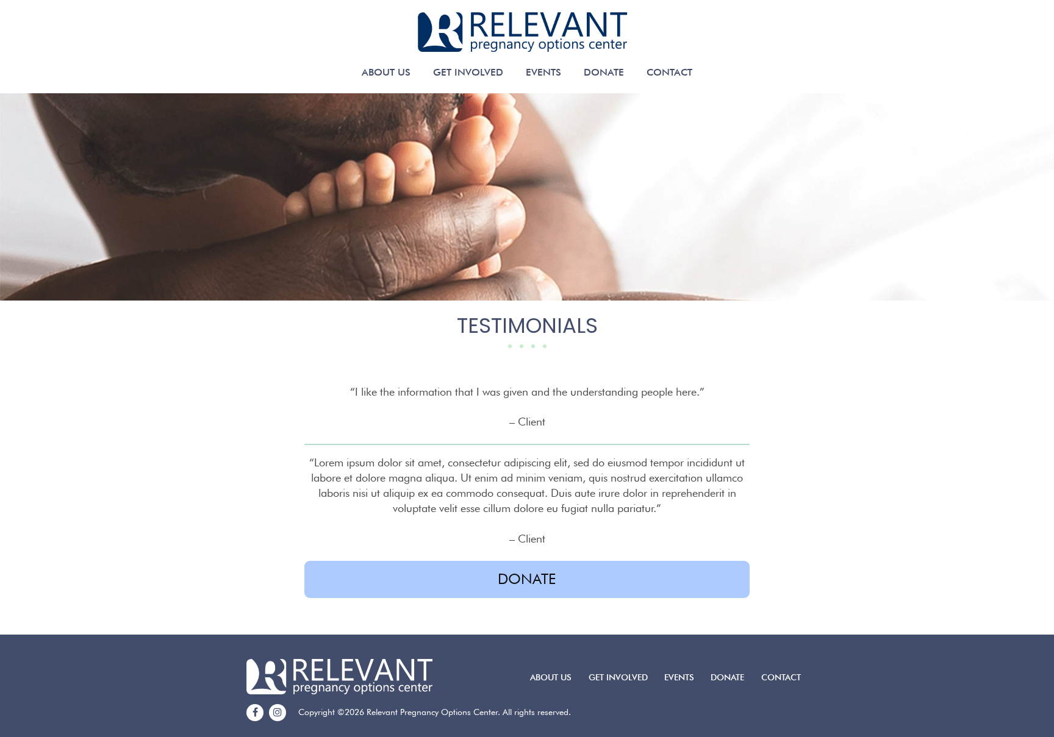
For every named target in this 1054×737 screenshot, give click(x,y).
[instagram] (277, 712)
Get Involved (468, 72)
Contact (669, 72)
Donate (604, 72)
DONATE (527, 579)
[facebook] (255, 712)
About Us (386, 72)
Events (543, 72)
